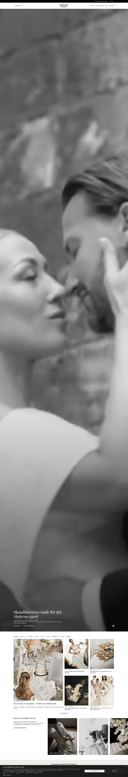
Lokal (42, 636)
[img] (64, 6)
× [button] (126, 766)
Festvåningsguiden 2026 (101, 1)
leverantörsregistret (20, 727)
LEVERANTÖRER (28, 625)
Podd (106, 5)
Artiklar (92, 5)
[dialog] (64, 771)
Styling (62, 636)
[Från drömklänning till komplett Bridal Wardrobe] (76, 656)
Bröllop (22, 636)
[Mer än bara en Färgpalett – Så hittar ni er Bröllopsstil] (38, 675)
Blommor (30, 636)
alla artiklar (64, 713)
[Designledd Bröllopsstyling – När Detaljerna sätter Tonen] (76, 693)
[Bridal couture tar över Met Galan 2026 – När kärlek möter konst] (102, 693)
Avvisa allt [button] (114, 771)
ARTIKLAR (17, 625)
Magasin (111, 5)
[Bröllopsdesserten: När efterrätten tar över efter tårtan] (102, 656)
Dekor (36, 636)
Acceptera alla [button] (94, 771)
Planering (54, 636)
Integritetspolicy (59, 770)
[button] (108, 757)
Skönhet (68, 636)
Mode (47, 636)
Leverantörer (100, 5)
